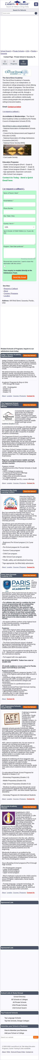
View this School (29, 355)
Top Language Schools (12, 1018)
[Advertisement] (19, 32)
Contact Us (30, 396)
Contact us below (14, 107)
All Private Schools (19, 1002)
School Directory (19, 997)
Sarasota (3, 53)
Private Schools (18, 51)
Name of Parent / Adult (11, 193)
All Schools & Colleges (19, 999)
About (6, 291)
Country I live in (9, 223)
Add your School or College (14, 1033)
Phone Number (8, 208)
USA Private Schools (19, 1005)
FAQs (8, 1052)
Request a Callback (11, 288)
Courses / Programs (11, 293)
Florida (33, 51)
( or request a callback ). (11, 111)
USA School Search (19, 1008)
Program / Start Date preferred (14, 246)
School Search (5, 51)
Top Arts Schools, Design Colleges (16, 1021)
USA (27, 51)
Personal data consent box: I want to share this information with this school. (18, 262)
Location (7, 296)
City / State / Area (9, 216)
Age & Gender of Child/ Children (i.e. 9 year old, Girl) (19, 232)
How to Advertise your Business (15, 1030)
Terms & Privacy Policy (18, 1052)
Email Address (8, 200)
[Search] (36, 13)
